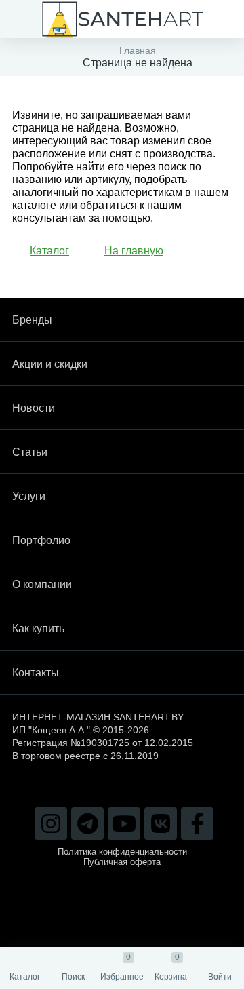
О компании (42, 584)
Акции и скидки (49, 364)
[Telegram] (87, 823)
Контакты (35, 672)
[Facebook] (197, 823)
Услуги (28, 496)
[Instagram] (51, 823)
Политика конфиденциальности (122, 852)
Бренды (32, 320)
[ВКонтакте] (160, 823)
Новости (33, 408)
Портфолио (41, 540)
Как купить (38, 628)
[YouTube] (124, 823)
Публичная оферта (122, 862)
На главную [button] (133, 250)
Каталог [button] (49, 250)
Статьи (29, 452)
